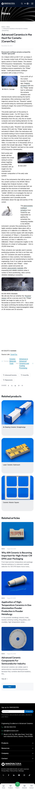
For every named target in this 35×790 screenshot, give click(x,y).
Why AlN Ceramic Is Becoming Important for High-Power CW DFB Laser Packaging (16, 555)
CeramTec (13, 354)
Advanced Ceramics (11, 375)
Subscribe (29, 711)
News (3, 548)
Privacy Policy (5, 771)
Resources (5, 748)
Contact (4, 758)
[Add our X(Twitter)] (3, 775)
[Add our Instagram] (24, 775)
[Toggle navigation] (32, 3)
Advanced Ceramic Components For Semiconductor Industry (13, 660)
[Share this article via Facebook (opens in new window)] (8, 385)
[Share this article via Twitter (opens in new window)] (11, 385)
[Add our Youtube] (19, 775)
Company (4, 753)
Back (10, 686)
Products (4, 743)
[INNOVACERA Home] (11, 764)
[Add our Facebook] (8, 775)
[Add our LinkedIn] (14, 775)
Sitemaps (21, 771)
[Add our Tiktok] (29, 775)
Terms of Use (13, 771)
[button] (22, 385)
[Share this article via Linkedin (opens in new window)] (15, 385)
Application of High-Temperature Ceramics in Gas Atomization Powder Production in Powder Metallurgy (16, 608)
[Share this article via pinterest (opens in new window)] (18, 385)
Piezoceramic (9, 380)
